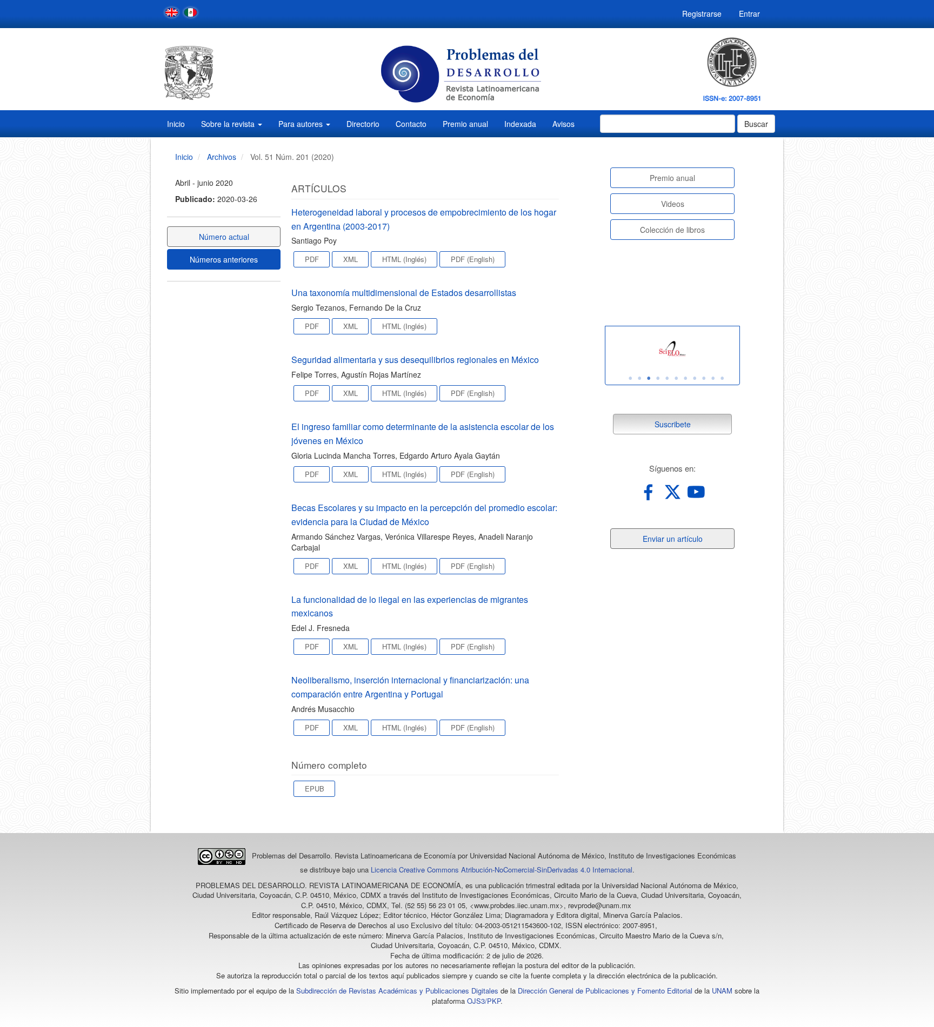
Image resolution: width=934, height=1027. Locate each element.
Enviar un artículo (673, 538)
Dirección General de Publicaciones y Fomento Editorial (605, 990)
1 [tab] (630, 378)
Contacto (411, 123)
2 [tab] (639, 378)
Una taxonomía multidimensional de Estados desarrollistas (403, 292)
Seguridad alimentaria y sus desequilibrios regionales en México (415, 359)
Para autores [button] (301, 123)
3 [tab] (648, 378)
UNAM (722, 990)
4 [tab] (657, 378)
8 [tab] (694, 378)
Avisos (563, 123)
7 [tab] (685, 378)
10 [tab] (713, 378)
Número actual (224, 236)
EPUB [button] (314, 788)
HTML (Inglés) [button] (404, 259)
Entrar (749, 13)
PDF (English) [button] (473, 259)
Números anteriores (224, 259)
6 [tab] (676, 378)
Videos (672, 203)
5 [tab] (667, 378)
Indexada (520, 123)
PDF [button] (312, 259)
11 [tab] (722, 378)
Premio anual (465, 123)
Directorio (362, 123)
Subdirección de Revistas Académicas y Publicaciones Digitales (397, 990)
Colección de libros (672, 229)
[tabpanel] (672, 350)
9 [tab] (703, 378)
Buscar (756, 123)
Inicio (176, 123)
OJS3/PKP (484, 1001)
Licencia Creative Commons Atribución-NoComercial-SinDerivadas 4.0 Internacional (501, 869)
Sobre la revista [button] (229, 123)
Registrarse (702, 13)
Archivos (221, 156)
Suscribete (673, 424)
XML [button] (350, 259)
